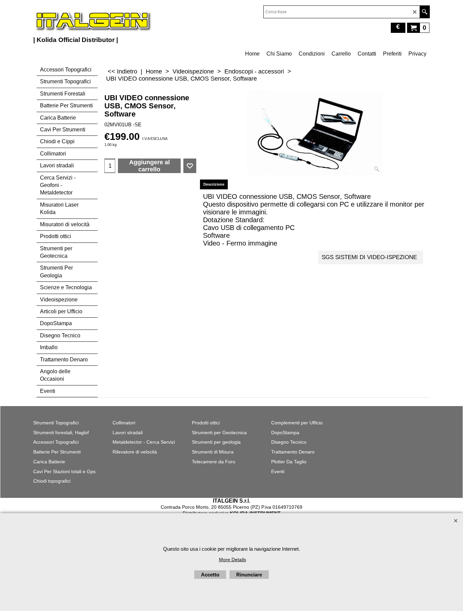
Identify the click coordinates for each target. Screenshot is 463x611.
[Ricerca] (424, 12)
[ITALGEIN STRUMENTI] (92, 20)
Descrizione (213, 184)
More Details (232, 559)
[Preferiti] (189, 166)
